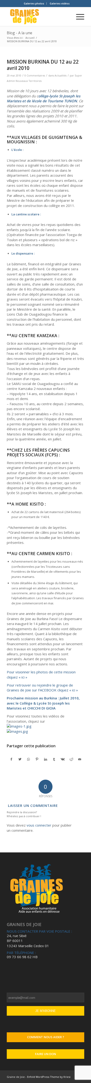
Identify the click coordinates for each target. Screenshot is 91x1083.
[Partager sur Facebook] (11, 759)
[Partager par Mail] (80, 759)
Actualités (60, 75)
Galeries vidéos (60, 3)
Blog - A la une (19, 32)
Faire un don (45, 1054)
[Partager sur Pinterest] (37, 759)
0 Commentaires (34, 75)
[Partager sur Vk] (63, 759)
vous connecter (39, 825)
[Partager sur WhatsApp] (28, 759)
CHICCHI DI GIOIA (41, 708)
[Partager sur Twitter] (20, 759)
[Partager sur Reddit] (71, 759)
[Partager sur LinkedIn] (46, 759)
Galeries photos (34, 3)
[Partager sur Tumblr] (54, 759)
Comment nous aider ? (45, 1037)
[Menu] (77, 16)
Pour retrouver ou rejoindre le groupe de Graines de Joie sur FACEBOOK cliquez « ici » (42, 687)
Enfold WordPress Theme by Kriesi (48, 1077)
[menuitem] (34, 3)
